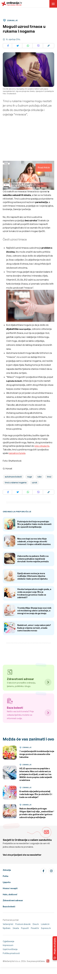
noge (29, 476)
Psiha (5, 876)
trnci (49, 476)
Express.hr (46, 928)
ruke (39, 476)
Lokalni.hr (45, 924)
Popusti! (25, 928)
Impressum (8, 945)
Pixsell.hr (35, 928)
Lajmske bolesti (14, 381)
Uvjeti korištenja (10, 949)
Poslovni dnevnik (23, 924)
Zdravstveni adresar (13, 900)
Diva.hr (36, 924)
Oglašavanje (8, 941)
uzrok (34, 482)
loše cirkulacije (42, 446)
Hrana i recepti (10, 888)
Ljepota (7, 882)
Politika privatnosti (11, 953)
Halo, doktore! (10, 894)
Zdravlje (7, 870)
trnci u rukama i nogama (15, 482)
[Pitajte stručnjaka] (55, 948)
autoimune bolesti (13, 476)
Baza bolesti (9, 906)
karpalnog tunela (17, 453)
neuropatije (25, 329)
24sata (16, 928)
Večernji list (8, 924)
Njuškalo (7, 928)
